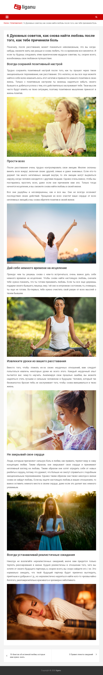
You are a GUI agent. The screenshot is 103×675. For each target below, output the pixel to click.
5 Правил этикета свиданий (81, 654)
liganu (29, 7)
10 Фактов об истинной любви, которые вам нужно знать (27, 655)
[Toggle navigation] (7, 17)
